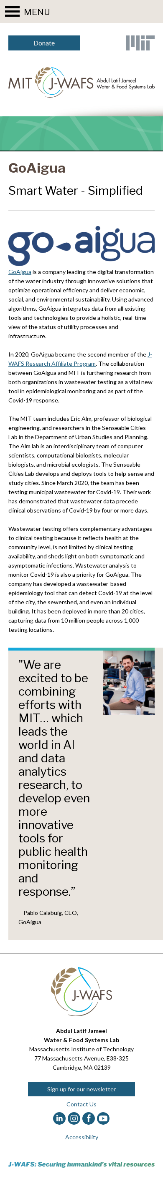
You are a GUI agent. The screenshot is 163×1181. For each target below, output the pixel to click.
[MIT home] (140, 42)
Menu (37, 12)
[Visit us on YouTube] (103, 1118)
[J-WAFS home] (81, 82)
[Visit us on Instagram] (74, 1118)
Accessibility (81, 1137)
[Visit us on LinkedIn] (59, 1118)
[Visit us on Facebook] (88, 1118)
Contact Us (81, 1104)
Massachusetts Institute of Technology (81, 1049)
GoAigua (19, 271)
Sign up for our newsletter (81, 1089)
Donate (44, 43)
